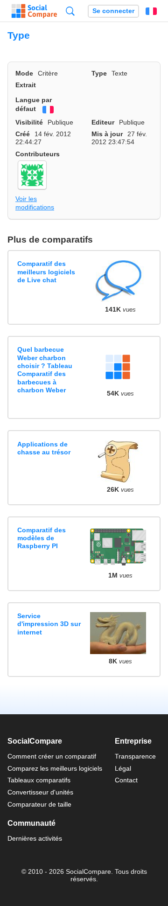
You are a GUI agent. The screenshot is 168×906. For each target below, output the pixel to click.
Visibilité (29, 122)
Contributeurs (37, 154)
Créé (22, 134)
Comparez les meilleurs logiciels (54, 768)
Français (151, 11)
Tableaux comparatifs (38, 780)
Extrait (25, 85)
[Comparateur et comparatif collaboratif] (34, 11)
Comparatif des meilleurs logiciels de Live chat (46, 272)
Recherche (70, 11)
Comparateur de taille (39, 804)
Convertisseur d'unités (40, 792)
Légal (123, 768)
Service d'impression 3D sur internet (49, 624)
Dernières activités (34, 838)
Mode (24, 73)
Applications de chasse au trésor (43, 448)
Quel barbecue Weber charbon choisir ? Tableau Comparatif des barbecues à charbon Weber (44, 369)
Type (99, 73)
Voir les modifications (34, 202)
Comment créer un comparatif (51, 756)
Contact (126, 780)
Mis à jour (107, 134)
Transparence (135, 756)
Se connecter (113, 10)
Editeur (102, 122)
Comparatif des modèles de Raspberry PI (41, 538)
